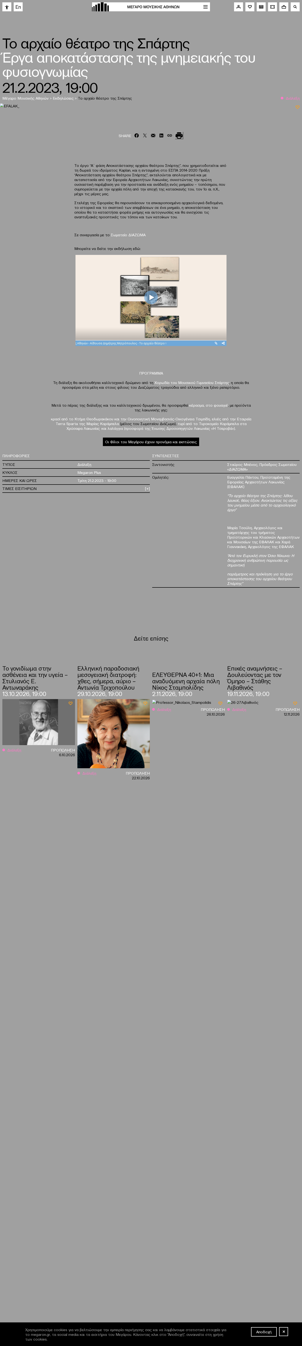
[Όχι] (283, 1331)
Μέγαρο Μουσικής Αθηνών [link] (26, 98)
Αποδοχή (264, 1331)
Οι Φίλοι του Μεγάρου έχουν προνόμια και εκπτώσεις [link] (151, 441)
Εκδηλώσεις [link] (64, 98)
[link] (6, 6)
